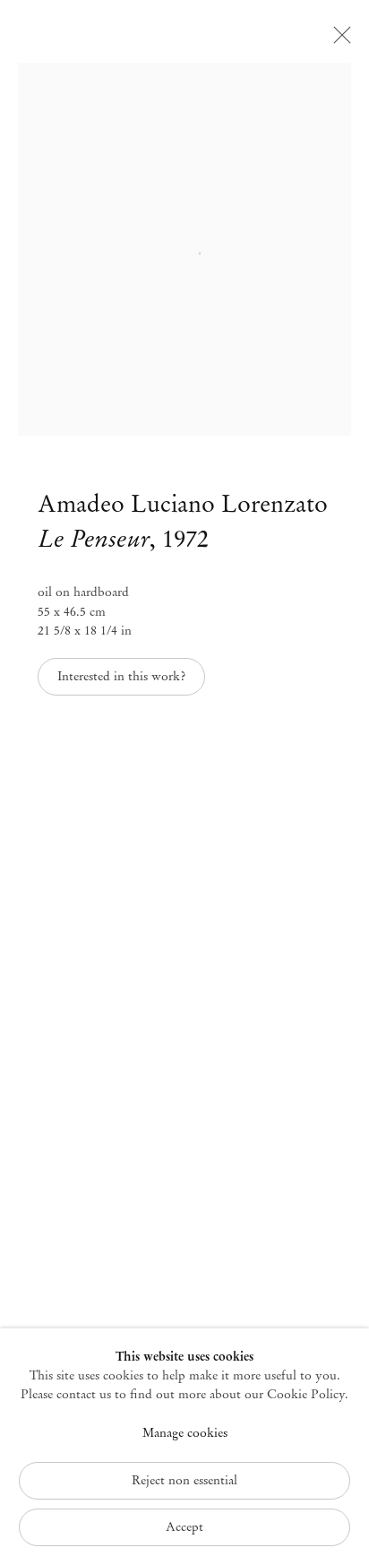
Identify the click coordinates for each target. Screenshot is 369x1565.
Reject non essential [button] (184, 1480)
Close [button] (337, 40)
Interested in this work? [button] (121, 676)
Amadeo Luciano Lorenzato (183, 503)
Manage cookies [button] (184, 1432)
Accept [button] (184, 1527)
